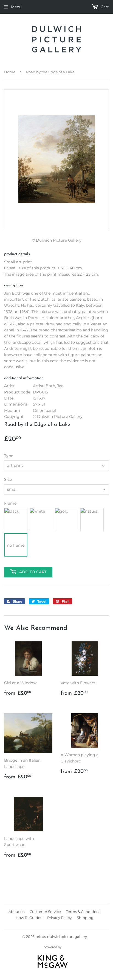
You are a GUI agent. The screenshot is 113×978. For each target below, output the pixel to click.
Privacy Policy (59, 917)
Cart (104, 6)
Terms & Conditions (83, 911)
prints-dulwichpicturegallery (61, 936)
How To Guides (29, 917)
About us (16, 911)
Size (8, 479)
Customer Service (45, 911)
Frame (10, 503)
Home (9, 72)
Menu (16, 6)
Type (8, 455)
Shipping (85, 917)
